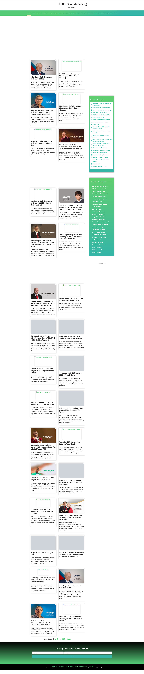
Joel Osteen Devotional (98, 211)
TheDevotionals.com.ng (72, 4)
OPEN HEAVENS (36, 13)
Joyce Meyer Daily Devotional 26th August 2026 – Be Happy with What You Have (70, 237)
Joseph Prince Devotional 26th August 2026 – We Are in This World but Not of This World (70, 207)
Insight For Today (97, 209)
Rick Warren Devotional (98, 245)
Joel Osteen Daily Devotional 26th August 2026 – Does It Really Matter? (41, 203)
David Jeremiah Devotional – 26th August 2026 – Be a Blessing (70, 76)
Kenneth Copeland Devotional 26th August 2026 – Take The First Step (70, 512)
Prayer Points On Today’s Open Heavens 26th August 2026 (71, 299)
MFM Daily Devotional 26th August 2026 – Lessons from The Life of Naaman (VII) (43, 443)
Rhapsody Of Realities (98, 242)
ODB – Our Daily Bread (98, 232)
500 (63, 625)
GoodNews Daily (96, 206)
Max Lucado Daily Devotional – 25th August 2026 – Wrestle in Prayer (71, 605)
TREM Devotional (97, 250)
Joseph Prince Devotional (99, 217)
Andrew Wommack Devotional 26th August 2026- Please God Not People (70, 477)
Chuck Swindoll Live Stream (100, 194)
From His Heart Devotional (99, 204)
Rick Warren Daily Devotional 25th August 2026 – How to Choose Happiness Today (42, 609)
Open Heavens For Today (99, 237)
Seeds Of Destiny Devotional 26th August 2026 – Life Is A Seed (41, 143)
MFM (66, 13)
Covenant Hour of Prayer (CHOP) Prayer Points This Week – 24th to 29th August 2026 (43, 338)
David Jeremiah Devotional (99, 199)
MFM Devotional (96, 239)
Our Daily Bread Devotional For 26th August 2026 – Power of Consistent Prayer (43, 566)
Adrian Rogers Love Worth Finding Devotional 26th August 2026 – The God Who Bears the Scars (43, 243)
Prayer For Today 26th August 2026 (42, 540)
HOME (29, 13)
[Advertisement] (49, 27)
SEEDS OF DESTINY (74, 13)
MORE (115, 13)
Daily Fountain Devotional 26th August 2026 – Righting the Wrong (71, 406)
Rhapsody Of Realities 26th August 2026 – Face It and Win (70, 331)
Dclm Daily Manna (97, 201)
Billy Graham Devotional (99, 189)
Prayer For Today (96, 252)
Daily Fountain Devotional (99, 196)
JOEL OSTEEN (89, 13)
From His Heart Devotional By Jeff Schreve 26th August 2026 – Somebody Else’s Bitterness (43, 303)
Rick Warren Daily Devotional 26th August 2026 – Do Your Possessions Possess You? (42, 112)
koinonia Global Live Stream (100, 224)
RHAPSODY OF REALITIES (48, 13)
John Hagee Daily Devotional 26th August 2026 (41, 78)
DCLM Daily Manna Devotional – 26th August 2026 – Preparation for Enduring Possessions (71, 545)
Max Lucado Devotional (98, 229)
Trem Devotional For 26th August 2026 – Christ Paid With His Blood (42, 506)
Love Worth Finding (97, 227)
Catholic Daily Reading (98, 191)
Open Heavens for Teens (99, 234)
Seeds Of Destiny (97, 247)
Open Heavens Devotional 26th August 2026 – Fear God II (42, 475)
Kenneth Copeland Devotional (100, 222)
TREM (82, 13)
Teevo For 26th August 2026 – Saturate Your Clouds (70, 439)
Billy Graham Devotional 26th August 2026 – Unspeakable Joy (42, 399)
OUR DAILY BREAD (107, 13)
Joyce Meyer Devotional (98, 219)
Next (69, 625)
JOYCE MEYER (98, 13)
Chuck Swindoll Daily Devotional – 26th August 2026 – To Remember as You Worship (71, 147)
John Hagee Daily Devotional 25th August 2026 (70, 573)
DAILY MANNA (60, 13)
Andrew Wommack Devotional (100, 186)
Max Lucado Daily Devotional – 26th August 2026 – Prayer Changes (71, 108)
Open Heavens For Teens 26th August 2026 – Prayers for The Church (42, 371)
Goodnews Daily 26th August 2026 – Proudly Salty (70, 370)
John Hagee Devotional (98, 214)
